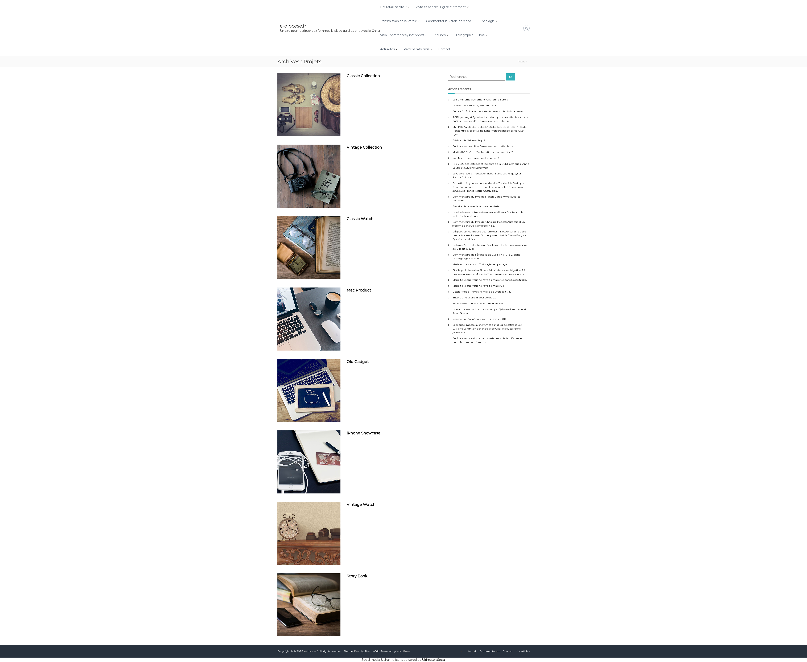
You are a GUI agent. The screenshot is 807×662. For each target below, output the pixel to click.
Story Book (357, 576)
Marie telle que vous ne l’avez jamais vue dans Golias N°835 (489, 279)
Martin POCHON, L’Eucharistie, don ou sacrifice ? (482, 152)
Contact (444, 49)
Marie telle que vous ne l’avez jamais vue (478, 285)
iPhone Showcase (363, 433)
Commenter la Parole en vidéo (448, 21)
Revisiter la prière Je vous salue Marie (476, 206)
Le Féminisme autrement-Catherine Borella (480, 99)
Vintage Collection (364, 147)
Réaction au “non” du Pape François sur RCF (479, 318)
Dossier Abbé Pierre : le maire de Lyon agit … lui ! (482, 291)
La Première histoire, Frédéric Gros (474, 105)
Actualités (387, 49)
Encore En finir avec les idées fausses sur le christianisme (487, 111)
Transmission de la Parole (398, 21)
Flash (357, 651)
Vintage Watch (361, 504)
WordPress (403, 651)
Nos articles (523, 651)
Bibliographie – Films (469, 35)
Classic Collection (363, 76)
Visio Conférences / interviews (402, 35)
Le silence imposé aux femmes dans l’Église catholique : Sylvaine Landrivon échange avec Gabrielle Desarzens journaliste (487, 328)
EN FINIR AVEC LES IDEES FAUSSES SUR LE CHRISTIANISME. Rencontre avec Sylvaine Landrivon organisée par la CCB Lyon (489, 130)
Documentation (490, 651)
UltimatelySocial (434, 660)
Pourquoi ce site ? (393, 7)
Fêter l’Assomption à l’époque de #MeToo (478, 303)
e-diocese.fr (293, 26)
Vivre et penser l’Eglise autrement (441, 7)
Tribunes (439, 35)
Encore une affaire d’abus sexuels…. (474, 297)
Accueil (471, 651)
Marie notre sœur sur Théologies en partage (479, 264)
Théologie (487, 21)
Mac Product (359, 290)
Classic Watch (360, 218)
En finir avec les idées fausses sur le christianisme (482, 146)
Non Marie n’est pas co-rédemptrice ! (475, 158)
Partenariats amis (416, 49)
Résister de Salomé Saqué (468, 140)
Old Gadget (358, 361)
